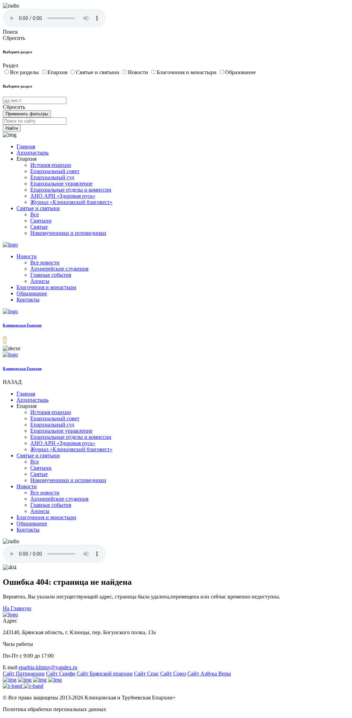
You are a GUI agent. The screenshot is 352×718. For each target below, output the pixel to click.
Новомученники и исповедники (68, 233)
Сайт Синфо (60, 673)
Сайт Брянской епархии (105, 673)
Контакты (28, 300)
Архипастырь (32, 153)
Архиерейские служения (59, 269)
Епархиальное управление (61, 183)
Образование (240, 72)
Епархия (58, 72)
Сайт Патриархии (24, 673)
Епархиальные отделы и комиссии (70, 190)
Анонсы (40, 281)
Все (34, 214)
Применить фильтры (27, 113)
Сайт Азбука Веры (209, 673)
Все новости (44, 262)
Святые (39, 227)
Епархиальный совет (54, 171)
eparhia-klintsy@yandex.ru (48, 667)
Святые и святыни (98, 72)
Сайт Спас (146, 673)
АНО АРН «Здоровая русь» (62, 196)
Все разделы (25, 72)
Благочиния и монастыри (187, 72)
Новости (139, 72)
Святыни (41, 221)
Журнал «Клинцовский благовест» (71, 202)
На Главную (17, 608)
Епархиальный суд (52, 177)
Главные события (50, 275)
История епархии (50, 165)
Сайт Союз (173, 673)
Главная (25, 146)
